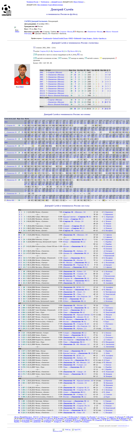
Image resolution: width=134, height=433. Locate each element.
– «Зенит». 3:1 (74, 292)
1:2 (35, 123)
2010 (41, 88)
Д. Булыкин (25, 420)
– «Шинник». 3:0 (74, 212)
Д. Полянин (91, 417)
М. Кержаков (108, 383)
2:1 (47, 123)
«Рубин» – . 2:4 (74, 301)
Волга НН (74, 51)
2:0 (32, 123)
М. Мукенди (122, 418)
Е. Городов (107, 401)
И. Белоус (78, 420)
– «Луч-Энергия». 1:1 (77, 326)
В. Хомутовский (109, 294)
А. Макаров (108, 315)
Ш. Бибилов (87, 420)
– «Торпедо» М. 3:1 (76, 265)
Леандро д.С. (58, 421)
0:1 (127, 123)
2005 (41, 77)
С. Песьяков (108, 387)
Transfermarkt (47, 38)
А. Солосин (108, 394)
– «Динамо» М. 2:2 (76, 317)
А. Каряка (83, 417)
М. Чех (106, 326)
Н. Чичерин (47, 421)
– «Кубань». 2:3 (74, 328)
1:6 (85, 198)
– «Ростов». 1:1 (74, 260)
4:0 (50, 137)
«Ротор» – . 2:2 (74, 242)
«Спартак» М (10, 125)
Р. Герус (106, 296)
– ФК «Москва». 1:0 (76, 362)
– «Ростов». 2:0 (74, 305)
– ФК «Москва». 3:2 (76, 344)
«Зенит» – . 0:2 (74, 258)
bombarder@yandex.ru (123, 425)
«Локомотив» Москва (94, 32)
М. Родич (125, 420)
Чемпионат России (32, 2)
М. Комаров (108, 374)
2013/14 (42, 95)
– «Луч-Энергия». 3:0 (77, 296)
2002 (41, 72)
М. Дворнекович (71, 418)
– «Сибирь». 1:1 (75, 394)
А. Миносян (83, 418)
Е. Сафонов (108, 235)
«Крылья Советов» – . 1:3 (78, 353)
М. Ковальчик (73, 417)
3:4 (53, 123)
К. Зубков (77, 421)
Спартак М (44, 51)
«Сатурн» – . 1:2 (73, 228)
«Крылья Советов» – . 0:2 (77, 217)
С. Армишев (108, 219)
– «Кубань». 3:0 (74, 251)
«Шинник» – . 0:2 (75, 267)
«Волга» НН (10, 200)
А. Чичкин (107, 221)
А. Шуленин (129, 417)
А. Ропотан (93, 418)
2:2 (77, 123)
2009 (41, 86)
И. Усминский (109, 372)
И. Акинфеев (108, 283)
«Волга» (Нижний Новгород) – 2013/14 (26, 417)
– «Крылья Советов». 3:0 (78, 381)
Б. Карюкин (108, 358)
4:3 (70, 123)
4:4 (43, 143)
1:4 (106, 143)
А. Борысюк (98, 420)
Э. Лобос (107, 353)
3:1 (117, 123)
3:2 (92, 137)
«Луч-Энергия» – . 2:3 (77, 340)
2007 (41, 82)
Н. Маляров (59, 418)
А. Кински (107, 333)
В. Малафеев (108, 230)
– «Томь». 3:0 (74, 412)
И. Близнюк (108, 246)
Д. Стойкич (108, 340)
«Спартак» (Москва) (54, 72)
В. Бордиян (25, 421)
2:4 (70, 150)
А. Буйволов (48, 420)
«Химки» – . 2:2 (74, 335)
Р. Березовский (109, 253)
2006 (41, 79)
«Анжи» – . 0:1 (74, 392)
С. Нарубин (108, 351)
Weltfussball (77, 38)
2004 (41, 75)
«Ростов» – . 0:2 (74, 321)
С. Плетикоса (108, 308)
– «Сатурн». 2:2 (74, 365)
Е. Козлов (68, 421)
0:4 (39, 198)
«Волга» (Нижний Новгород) (57, 95)
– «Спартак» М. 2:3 (76, 387)
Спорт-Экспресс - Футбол (90, 38)
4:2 (70, 130)
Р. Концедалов (29, 418)
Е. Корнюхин (108, 212)
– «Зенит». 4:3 (73, 230)
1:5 (92, 198)
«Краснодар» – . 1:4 (76, 401)
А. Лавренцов (108, 217)
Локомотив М (58, 51)
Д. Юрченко (108, 381)
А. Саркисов (110, 417)
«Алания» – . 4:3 (74, 226)
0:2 (57, 123)
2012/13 (42, 93)
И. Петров (86, 421)
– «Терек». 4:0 (74, 276)
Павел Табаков (78, 2)
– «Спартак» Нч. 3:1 (76, 406)
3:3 (39, 123)
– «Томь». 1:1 (74, 294)
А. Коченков (108, 410)
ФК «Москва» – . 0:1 (76, 281)
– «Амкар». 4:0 (74, 408)
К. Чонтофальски (110, 292)
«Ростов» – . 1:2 (74, 246)
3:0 (28, 123)
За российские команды (55, 5)
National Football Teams (60, 38)
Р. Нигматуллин (109, 276)
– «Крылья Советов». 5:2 (78, 315)
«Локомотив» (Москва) (55, 75)
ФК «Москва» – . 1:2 (76, 262)
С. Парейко (108, 242)
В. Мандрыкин (109, 342)
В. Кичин (55, 417)
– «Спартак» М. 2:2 (76, 337)
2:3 (32, 143)
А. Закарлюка (36, 420)
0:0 (25, 123)
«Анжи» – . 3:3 (73, 219)
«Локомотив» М (11, 132)
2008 (41, 84)
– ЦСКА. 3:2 (73, 283)
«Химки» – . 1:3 (74, 374)
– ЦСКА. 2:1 (73, 355)
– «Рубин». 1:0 (74, 271)
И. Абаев (107, 392)
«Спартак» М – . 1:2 (76, 278)
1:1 (103, 123)
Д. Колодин (120, 417)
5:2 (74, 150)
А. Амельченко (109, 319)
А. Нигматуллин (45, 417)
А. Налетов (49, 418)
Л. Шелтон (112, 418)
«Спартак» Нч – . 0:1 (76, 360)
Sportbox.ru (102, 38)
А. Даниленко (36, 421)
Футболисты (45, 2)
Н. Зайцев (116, 420)
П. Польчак (58, 420)
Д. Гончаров (108, 251)
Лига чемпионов (42, 5)
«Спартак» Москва (66, 32)
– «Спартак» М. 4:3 (76, 324)
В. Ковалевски (109, 278)
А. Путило (40, 418)
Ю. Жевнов (108, 281)
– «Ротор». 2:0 (73, 221)
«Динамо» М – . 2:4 (76, 253)
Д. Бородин (108, 265)
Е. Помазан (108, 406)
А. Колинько (108, 260)
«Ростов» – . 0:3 (74, 410)
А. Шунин (107, 317)
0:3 (50, 123)
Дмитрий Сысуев (57, 2)
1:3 (96, 137)
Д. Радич (107, 274)
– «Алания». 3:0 (75, 274)
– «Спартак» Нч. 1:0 (76, 390)
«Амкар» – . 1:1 (74, 351)
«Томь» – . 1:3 (74, 367)
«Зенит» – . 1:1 (74, 310)
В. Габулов (107, 226)
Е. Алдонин (102, 418)
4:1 (57, 137)
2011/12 (42, 91)
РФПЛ (17, 31)
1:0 (74, 123)
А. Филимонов (109, 262)
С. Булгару (63, 417)
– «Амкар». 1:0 (74, 372)
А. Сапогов (101, 417)
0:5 (110, 198)
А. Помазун (108, 228)
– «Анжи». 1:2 (74, 403)
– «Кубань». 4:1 (74, 358)
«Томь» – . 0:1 (74, 342)
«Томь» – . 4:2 (74, 312)
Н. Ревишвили (109, 403)
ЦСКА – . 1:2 (73, 299)
